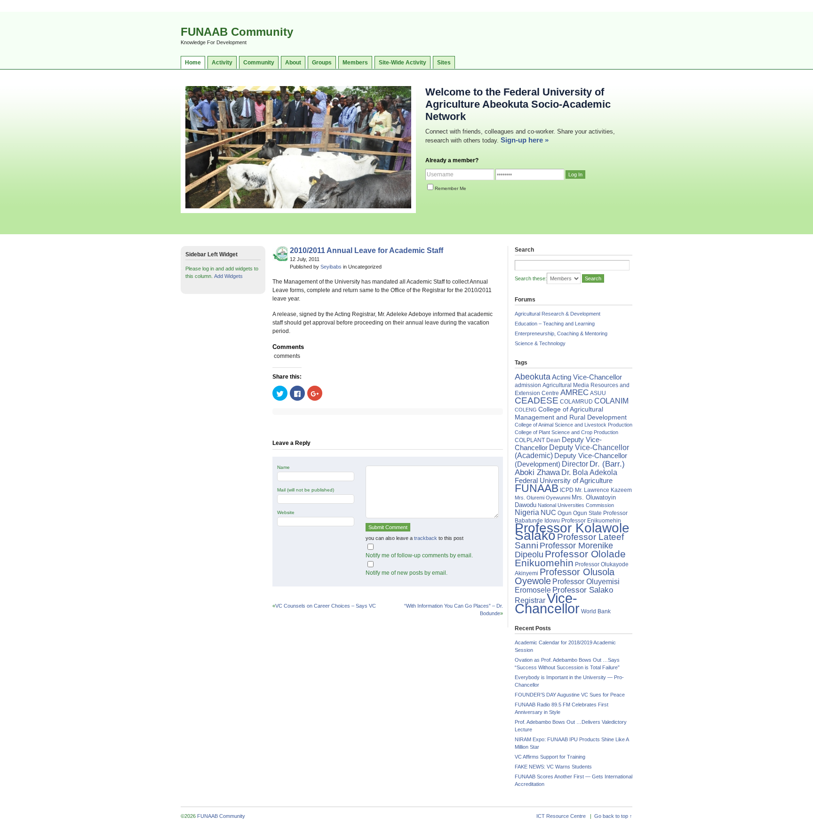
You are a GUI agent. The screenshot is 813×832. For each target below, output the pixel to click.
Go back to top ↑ (613, 816)
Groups (322, 62)
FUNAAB (536, 488)
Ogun (565, 513)
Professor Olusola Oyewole (564, 576)
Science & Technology (540, 343)
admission (528, 385)
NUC (548, 512)
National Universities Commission (576, 505)
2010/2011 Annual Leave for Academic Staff (366, 250)
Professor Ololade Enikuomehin (570, 558)
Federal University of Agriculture (564, 480)
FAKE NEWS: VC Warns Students (553, 766)
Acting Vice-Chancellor (587, 377)
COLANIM (611, 401)
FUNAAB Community (237, 31)
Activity (222, 62)
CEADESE (536, 400)
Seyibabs (331, 266)
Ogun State (587, 513)
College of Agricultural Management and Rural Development (571, 413)
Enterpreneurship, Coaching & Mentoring (561, 333)
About (293, 62)
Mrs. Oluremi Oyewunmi (542, 497)
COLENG (526, 409)
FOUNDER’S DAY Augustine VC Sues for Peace (570, 694)
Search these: (531, 278)
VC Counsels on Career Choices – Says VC (325, 606)
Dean (553, 440)
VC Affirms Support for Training (550, 757)
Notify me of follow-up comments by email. (419, 555)
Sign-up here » (525, 140)
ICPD (567, 490)
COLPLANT (530, 440)
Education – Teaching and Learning (555, 323)
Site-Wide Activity (402, 62)
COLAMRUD (576, 401)
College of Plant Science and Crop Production (566, 432)
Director (575, 464)
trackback (425, 538)
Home (193, 62)
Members (355, 62)
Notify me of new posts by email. (406, 573)
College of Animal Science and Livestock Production (573, 425)
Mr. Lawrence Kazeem (603, 490)
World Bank (596, 611)
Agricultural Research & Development (557, 314)
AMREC (574, 392)
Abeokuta (532, 376)
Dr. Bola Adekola (589, 472)
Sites (444, 62)
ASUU (598, 393)
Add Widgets (228, 276)
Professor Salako (582, 590)
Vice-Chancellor (547, 603)
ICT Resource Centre (561, 816)
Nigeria (527, 512)
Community (258, 62)
